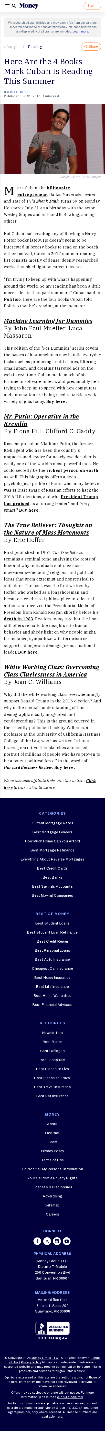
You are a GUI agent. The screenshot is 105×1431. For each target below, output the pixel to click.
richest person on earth (72, 470)
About (52, 1124)
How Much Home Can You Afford (52, 841)
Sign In (92, 5)
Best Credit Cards (52, 868)
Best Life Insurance (52, 987)
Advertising (52, 1196)
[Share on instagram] (57, 1241)
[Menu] (7, 6)
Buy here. (56, 401)
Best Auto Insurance (52, 959)
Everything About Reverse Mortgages (52, 859)
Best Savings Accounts (52, 886)
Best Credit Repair (52, 941)
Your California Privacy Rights (52, 1178)
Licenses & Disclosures (52, 1187)
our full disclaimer (70, 1397)
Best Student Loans (52, 923)
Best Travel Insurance (52, 1087)
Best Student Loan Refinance (52, 932)
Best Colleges (52, 1051)
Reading (35, 47)
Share (93, 46)
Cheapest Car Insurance (52, 968)
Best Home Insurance (52, 977)
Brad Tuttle (18, 92)
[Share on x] (47, 1241)
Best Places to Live (52, 1069)
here (59, 1416)
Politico (12, 299)
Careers (52, 1214)
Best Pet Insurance (52, 1096)
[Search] (14, 6)
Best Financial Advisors (52, 1005)
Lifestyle (11, 47)
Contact (52, 1133)
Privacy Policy (52, 1151)
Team (52, 1142)
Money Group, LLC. (45, 1358)
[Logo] (29, 6)
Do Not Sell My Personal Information (52, 1169)
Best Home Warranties (53, 996)
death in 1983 (18, 618)
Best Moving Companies (52, 895)
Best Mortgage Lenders (52, 832)
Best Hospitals (52, 1060)
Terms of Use (52, 1160)
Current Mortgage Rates (52, 823)
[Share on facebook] (37, 1241)
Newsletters (52, 1033)
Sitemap (52, 1205)
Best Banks (53, 877)
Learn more (80, 31)
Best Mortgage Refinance (53, 850)
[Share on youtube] (67, 1241)
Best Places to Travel (52, 1078)
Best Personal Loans (52, 950)
